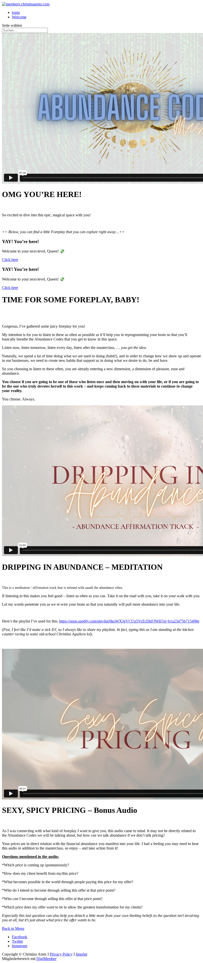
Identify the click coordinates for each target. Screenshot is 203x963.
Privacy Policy (61, 954)
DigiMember (46, 959)
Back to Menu (13, 928)
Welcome (19, 17)
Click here (10, 259)
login (16, 12)
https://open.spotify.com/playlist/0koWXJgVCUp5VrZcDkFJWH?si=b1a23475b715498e (129, 621)
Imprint (81, 954)
